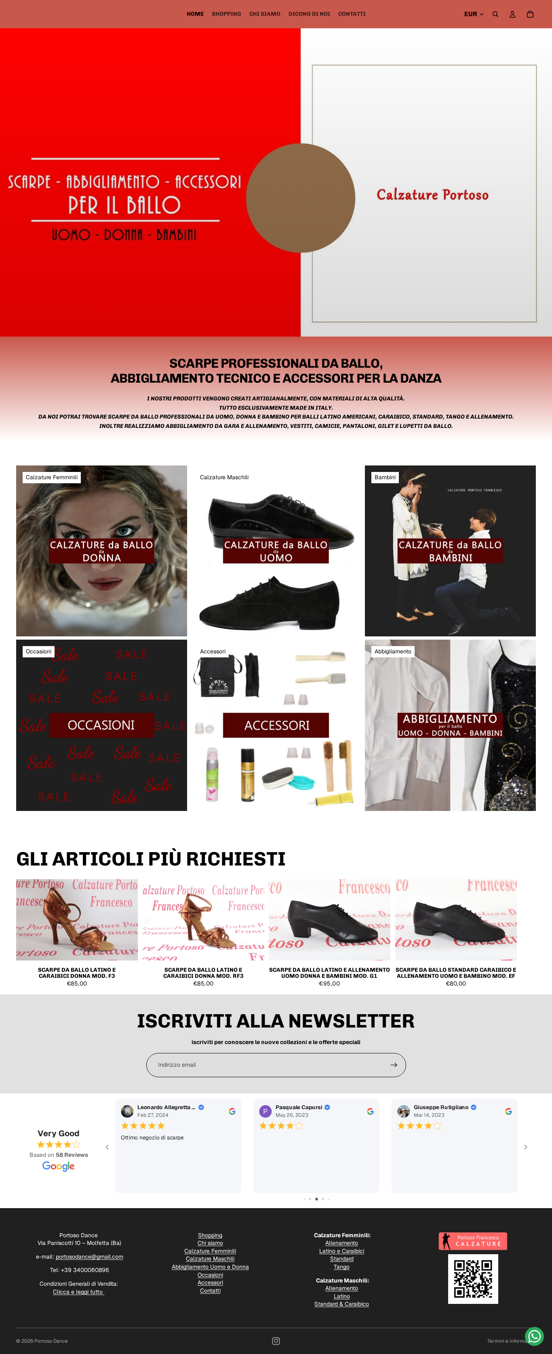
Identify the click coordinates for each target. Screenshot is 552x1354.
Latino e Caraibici (341, 1251)
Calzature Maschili (210, 1258)
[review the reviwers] (232, 1111)
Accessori (210, 1282)
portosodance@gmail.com (89, 1256)
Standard (342, 1258)
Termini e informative (511, 1341)
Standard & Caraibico (341, 1304)
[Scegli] (125, 948)
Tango (342, 1266)
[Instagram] (276, 1341)
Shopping (210, 1235)
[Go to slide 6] (316, 1199)
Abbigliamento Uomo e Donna (210, 1266)
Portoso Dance (51, 1341)
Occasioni (210, 1274)
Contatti (210, 1290)
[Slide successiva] (527, 933)
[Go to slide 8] (328, 1199)
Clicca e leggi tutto (78, 1291)
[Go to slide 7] (323, 1199)
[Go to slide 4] (304, 1199)
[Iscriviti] (394, 1065)
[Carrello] (530, 14)
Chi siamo (210, 1243)
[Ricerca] (495, 14)
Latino (342, 1296)
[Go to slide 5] (310, 1199)
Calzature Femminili (210, 1251)
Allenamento (341, 1243)
